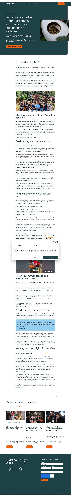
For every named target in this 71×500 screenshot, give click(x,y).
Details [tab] (35, 245)
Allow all (50, 257)
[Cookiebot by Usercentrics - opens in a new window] (53, 242)
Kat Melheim (44, 82)
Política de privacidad (42, 489)
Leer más (9, 446)
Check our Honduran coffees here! (14, 46)
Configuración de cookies (60, 489)
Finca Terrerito (19, 83)
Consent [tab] (19, 245)
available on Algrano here (33, 385)
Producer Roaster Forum (27, 35)
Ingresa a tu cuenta (60, 0)
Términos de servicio (51, 489)
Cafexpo (38, 86)
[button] (9, 1)
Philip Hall (37, 83)
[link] (15, 417)
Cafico (17, 85)
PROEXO (33, 83)
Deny (35, 257)
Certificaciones (23, 463)
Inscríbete (61, 3)
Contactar (22, 461)
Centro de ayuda (24, 459)
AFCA (46, 352)
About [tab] (51, 245)
